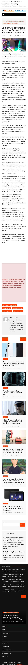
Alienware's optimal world (10, 305)
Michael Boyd (8, 426)
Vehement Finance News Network (11, 612)
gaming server (7, 311)
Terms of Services (6, 4)
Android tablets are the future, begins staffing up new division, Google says (13, 508)
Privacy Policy (14, 4)
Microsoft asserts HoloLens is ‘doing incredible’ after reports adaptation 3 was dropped (12, 421)
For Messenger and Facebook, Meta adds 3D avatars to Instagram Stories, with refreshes (13, 480)
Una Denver (7, 455)
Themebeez (19, 664)
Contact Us (13, 1)
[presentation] (22, 596)
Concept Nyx (7, 308)
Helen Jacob (6, 35)
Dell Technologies (18, 308)
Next (22, 339)
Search (5, 522)
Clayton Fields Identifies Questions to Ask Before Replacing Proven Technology (12, 575)
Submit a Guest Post (6, 6)
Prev (6, 339)
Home (3, 1)
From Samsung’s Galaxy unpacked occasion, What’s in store (12, 392)
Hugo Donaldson (8, 367)
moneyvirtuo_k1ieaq (9, 621)
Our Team (19, 1)
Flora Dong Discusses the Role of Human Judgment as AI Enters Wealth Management (13, 546)
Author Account (22, 6)
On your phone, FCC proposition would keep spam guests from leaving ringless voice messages (13, 450)
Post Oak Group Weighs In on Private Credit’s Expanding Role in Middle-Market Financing (13, 551)
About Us (8, 1)
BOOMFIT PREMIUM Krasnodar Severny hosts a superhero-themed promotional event (13, 557)
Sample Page (5, 646)
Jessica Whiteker (8, 397)
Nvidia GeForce (18, 311)
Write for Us (15, 6)
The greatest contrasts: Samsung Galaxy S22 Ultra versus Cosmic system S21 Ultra (13, 363)
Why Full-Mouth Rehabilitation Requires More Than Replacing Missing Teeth (13, 570)
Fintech (23, 35)
